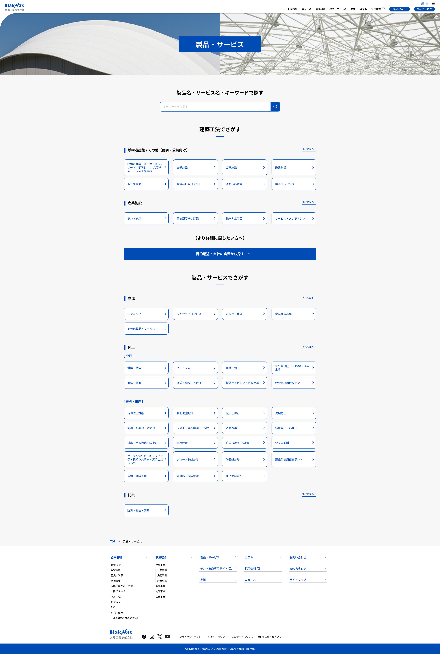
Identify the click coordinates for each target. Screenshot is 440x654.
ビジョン (115, 602)
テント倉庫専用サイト (214, 568)
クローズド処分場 (188, 459)
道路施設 (280, 167)
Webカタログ (424, 9)
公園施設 (231, 167)
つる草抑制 (282, 443)
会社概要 (115, 580)
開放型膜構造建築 (188, 218)
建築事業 (160, 564)
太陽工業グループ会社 (123, 586)
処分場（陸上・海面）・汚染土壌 (292, 368)
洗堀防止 (280, 413)
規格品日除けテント (189, 184)
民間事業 (162, 575)
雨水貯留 (182, 443)
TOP (113, 541)
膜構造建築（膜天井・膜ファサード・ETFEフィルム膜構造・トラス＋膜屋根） (145, 167)
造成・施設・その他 (189, 383)
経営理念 (115, 570)
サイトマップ (298, 580)
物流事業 (160, 591)
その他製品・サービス (141, 328)
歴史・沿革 (117, 575)
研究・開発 (117, 612)
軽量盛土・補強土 (286, 428)
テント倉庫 (134, 218)
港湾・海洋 (134, 368)
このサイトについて (242, 636)
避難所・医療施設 (188, 476)
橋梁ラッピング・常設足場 (242, 383)
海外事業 (160, 586)
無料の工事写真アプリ (269, 636)
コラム (363, 8)
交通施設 (182, 167)
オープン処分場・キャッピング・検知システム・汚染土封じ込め (145, 459)
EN (433, 3)
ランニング (134, 314)
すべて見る (308, 149)
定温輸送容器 (283, 314)
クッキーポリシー (217, 636)
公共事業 (162, 570)
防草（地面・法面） (238, 443)
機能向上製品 (234, 218)
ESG (113, 607)
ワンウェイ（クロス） (190, 314)
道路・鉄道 (134, 383)
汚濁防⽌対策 (135, 413)
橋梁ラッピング (284, 184)
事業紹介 (320, 8)
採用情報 (376, 8)
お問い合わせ (399, 9)
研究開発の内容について (126, 618)
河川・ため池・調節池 (141, 428)
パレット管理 (234, 314)
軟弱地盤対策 (185, 413)
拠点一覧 (115, 596)
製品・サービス (337, 8)
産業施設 (162, 580)
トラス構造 (134, 184)
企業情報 (293, 8)
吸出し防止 (233, 413)
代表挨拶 (115, 564)
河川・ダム (183, 368)
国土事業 (160, 596)
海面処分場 (233, 459)
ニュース (306, 8)
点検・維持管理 (137, 476)
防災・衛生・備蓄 (138, 510)
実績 (353, 8)
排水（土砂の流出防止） (142, 443)
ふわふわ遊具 (234, 184)
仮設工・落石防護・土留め (193, 428)
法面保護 (231, 428)
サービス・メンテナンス (290, 218)
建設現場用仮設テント (289, 383)
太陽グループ (118, 591)
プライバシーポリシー (192, 636)
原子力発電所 (234, 476)
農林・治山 (233, 368)
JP (427, 3)
